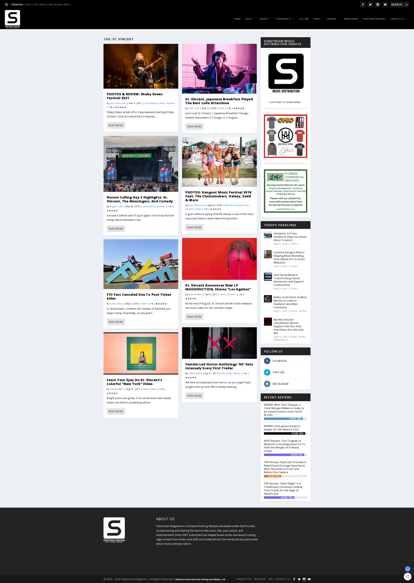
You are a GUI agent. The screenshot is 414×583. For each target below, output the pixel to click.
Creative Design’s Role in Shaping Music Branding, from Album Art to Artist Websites (289, 257)
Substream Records (374, 18)
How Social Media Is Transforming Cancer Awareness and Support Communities (289, 280)
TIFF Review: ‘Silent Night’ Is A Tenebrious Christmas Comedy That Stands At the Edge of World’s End (283, 488)
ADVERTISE (260, 579)
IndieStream (351, 18)
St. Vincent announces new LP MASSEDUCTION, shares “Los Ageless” (218, 287)
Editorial (228, 205)
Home (237, 18)
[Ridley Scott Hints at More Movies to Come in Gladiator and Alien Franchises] (268, 299)
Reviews (331, 18)
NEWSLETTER (244, 579)
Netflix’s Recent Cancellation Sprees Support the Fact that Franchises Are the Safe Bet (289, 326)
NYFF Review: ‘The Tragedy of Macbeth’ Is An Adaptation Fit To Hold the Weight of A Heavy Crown (284, 446)
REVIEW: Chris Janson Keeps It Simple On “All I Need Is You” (282, 427)
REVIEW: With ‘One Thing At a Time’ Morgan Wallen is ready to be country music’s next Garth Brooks (284, 410)
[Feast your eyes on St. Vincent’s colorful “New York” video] (141, 353)
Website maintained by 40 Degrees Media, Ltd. (200, 579)
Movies (264, 18)
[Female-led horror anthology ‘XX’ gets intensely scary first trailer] (219, 343)
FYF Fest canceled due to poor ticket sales (139, 296)
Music (248, 18)
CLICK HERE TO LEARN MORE (285, 102)
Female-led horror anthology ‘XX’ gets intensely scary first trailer (219, 366)
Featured (238, 205)
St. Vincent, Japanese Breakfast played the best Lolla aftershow (219, 101)
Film (222, 373)
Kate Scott (193, 108)
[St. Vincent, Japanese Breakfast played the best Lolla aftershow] (219, 69)
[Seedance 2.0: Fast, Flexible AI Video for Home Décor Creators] (268, 235)
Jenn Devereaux (118, 103)
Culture (304, 18)
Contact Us (397, 18)
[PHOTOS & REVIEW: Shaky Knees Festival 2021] (141, 66)
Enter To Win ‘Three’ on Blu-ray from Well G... (48, 4)
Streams (231, 294)
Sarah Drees (116, 303)
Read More (116, 125)
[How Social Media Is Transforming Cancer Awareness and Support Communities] (268, 277)
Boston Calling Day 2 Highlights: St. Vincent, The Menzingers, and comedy (140, 199)
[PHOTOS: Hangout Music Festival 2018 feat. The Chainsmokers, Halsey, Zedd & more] (219, 162)
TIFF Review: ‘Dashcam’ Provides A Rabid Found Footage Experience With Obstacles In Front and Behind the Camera (285, 467)
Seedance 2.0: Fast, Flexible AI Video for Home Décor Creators (290, 237)
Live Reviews (151, 103)
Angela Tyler (116, 206)
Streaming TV (283, 18)
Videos (153, 388)
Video (316, 18)
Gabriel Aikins (117, 388)
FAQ (270, 579)
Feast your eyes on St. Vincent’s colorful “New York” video (134, 382)
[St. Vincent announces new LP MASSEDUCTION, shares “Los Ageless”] (219, 259)
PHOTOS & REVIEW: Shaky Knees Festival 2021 (135, 96)
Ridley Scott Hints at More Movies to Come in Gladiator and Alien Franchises (290, 302)
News (144, 303)
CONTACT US (282, 579)
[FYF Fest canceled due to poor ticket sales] (141, 264)
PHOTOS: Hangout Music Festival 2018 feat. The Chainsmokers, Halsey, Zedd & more (218, 196)
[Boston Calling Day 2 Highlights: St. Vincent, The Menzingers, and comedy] (141, 164)
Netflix (302, 336)
